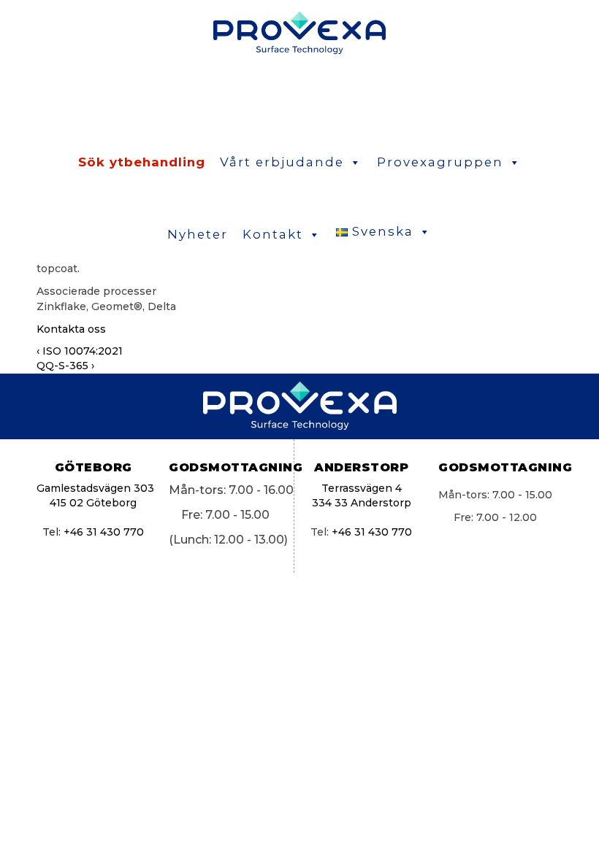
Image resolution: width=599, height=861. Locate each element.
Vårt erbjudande (282, 162)
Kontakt (273, 234)
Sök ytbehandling (141, 162)
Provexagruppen (440, 162)
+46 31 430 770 (104, 531)
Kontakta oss (71, 329)
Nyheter (197, 234)
